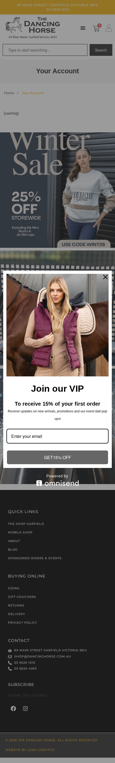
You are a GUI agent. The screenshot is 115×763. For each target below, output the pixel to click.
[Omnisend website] (57, 480)
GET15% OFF (57, 457)
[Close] (105, 277)
